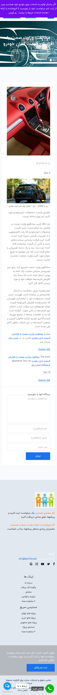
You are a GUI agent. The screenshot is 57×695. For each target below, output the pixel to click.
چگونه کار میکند (28, 587)
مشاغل (28, 592)
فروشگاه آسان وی (40, 365)
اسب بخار (13, 338)
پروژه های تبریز (29, 618)
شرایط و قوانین (28, 597)
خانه (48, 51)
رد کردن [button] (13, 12)
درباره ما (28, 583)
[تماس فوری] (50, 688)
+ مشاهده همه (28, 601)
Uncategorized (34, 51)
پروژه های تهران (28, 613)
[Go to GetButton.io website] (7, 692)
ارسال (38, 456)
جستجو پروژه (28, 627)
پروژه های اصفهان (28, 622)
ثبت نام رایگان (40, 667)
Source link (44, 349)
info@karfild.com (28, 559)
